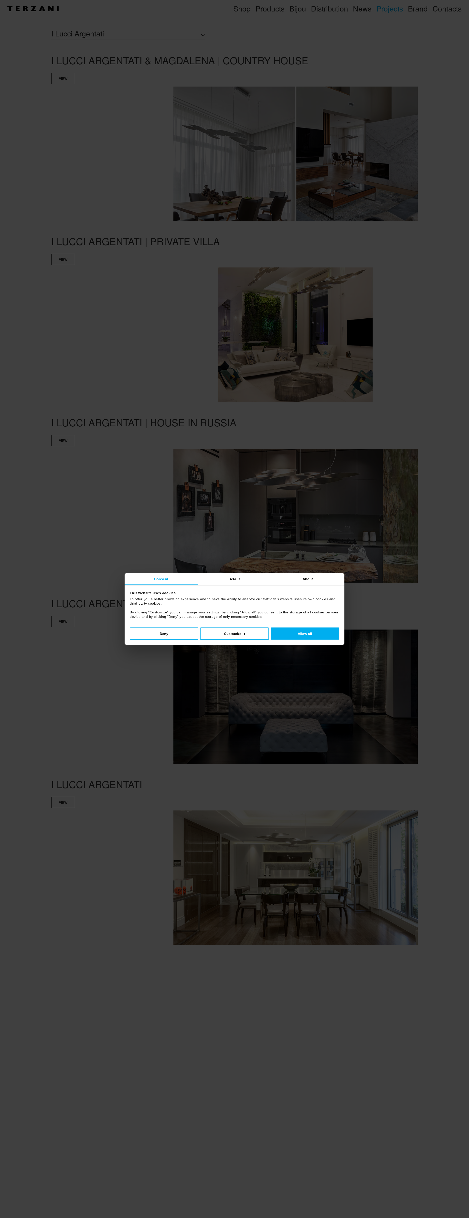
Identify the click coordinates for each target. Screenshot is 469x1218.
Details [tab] (234, 579)
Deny (164, 634)
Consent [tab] (161, 579)
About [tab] (308, 579)
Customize (233, 634)
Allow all (305, 634)
